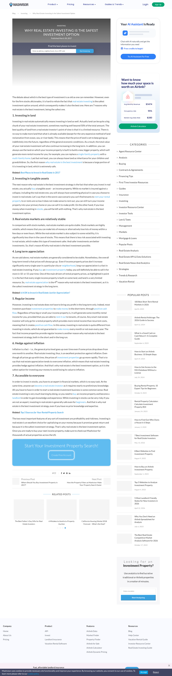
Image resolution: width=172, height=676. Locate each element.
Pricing (70, 4)
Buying (122, 163)
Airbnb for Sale (93, 643)
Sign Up (158, 4)
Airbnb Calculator (138, 126)
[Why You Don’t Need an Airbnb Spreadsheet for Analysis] (124, 520)
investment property (56, 269)
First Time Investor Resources (133, 182)
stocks (40, 209)
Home (5, 631)
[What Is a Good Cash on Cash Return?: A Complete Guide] (124, 337)
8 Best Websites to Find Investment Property (144, 452)
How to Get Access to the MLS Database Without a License (145, 370)
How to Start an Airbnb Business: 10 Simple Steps (145, 352)
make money (62, 308)
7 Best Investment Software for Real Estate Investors (146, 436)
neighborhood (69, 265)
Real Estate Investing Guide (140, 648)
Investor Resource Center (131, 207)
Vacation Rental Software (56, 643)
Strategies (124, 269)
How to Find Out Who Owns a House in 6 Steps (146, 421)
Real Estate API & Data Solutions (135, 256)
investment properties (42, 308)
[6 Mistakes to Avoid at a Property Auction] (61, 509)
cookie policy (33, 673)
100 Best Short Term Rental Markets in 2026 (146, 303)
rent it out (61, 316)
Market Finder (93, 635)
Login (145, 4)
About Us (7, 635)
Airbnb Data (92, 631)
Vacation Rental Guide (138, 639)
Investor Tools (126, 213)
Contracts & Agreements (131, 169)
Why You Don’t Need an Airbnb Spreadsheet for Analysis (144, 519)
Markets (123, 232)
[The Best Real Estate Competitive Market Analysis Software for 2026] (124, 539)
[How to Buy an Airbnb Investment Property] (124, 470)
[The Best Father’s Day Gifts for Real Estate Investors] (29, 509)
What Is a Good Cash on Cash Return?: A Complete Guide (145, 336)
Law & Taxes (125, 219)
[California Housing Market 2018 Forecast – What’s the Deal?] (94, 509)
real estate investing (82, 101)
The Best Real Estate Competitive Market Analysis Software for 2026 (146, 538)
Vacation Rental (126, 281)
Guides (122, 188)
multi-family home (21, 158)
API (46, 631)
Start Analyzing (138, 598)
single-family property (89, 154)
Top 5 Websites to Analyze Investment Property (145, 483)
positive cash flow (44, 325)
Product (52, 4)
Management (125, 225)
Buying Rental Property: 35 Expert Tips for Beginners (146, 387)
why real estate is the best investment (63, 162)
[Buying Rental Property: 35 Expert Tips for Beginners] (124, 389)
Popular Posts (126, 244)
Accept (144, 672)
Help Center (133, 635)
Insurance (124, 194)
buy (33, 188)
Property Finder (93, 639)
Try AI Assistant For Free (138, 56)
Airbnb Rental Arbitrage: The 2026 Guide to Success (146, 318)
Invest (47, 635)
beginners (81, 402)
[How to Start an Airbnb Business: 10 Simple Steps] (124, 355)
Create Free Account (61, 455)
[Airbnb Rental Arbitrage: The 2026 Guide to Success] (124, 321)
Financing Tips (126, 176)
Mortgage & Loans (128, 238)
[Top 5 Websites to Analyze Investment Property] (124, 486)
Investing (24, 13)
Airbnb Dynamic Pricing (97, 652)
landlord (16, 397)
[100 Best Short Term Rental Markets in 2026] (124, 305)
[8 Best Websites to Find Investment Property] (124, 455)
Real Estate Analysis (129, 250)
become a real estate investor (49, 385)
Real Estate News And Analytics (134, 263)
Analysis (123, 157)
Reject (156, 672)
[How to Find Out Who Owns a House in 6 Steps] (124, 423)
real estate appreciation (36, 282)
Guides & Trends (113, 4)
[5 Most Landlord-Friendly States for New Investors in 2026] (124, 502)
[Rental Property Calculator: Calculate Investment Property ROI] (124, 405)
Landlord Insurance (53, 639)
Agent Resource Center (130, 151)
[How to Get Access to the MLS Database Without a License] (124, 371)
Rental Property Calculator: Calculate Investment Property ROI (146, 404)
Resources (88, 4)
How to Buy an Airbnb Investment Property (144, 468)
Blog (13, 13)
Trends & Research (128, 275)
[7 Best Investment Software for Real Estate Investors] (124, 439)
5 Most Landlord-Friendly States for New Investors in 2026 (146, 501)
